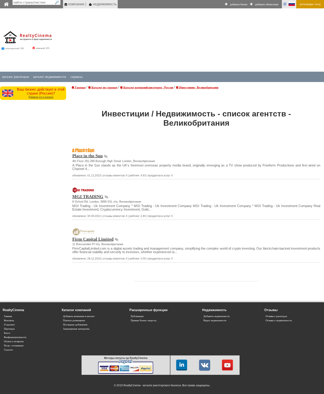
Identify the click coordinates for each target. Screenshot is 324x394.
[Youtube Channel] (227, 365)
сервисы (76, 76)
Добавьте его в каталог (41, 97)
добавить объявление (266, 4)
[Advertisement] (33, 168)
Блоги (7, 333)
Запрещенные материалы (76, 329)
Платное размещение (74, 320)
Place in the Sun (87, 155)
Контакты (9, 320)
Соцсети (8, 350)
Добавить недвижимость (216, 316)
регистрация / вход (310, 4)
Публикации (137, 316)
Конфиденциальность (15, 337)
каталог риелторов (15, 76)
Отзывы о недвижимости (279, 320)
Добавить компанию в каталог (79, 316)
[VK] (204, 365)
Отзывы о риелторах (276, 316)
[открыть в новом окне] (106, 155)
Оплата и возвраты (14, 341)
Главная (8, 316)
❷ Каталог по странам (102, 87)
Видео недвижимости (214, 320)
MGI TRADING (87, 196)
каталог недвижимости (49, 76)
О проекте (9, 324)
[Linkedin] (181, 365)
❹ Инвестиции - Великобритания (197, 87)
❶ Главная (79, 87)
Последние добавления (75, 324)
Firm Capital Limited (93, 239)
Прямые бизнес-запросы (143, 320)
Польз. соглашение (14, 345)
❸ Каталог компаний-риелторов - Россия (146, 87)
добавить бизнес (239, 4)
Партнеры (9, 329)
